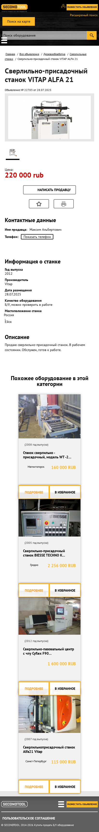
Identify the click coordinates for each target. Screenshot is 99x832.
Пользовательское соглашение (28, 818)
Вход (65, 8)
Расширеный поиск (84, 15)
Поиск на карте (18, 21)
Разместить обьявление (82, 7)
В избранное (65, 492)
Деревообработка (54, 54)
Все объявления (29, 54)
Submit (92, 35)
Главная (10, 54)
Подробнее (34, 492)
